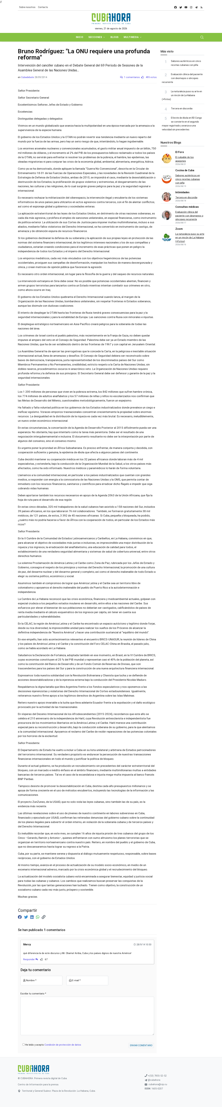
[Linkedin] (32, 917)
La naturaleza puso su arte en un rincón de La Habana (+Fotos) (182, 95)
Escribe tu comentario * (33, 993)
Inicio (79, 37)
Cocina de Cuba (184, 170)
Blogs (114, 37)
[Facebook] (20, 917)
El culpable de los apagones (184, 159)
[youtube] (186, 7)
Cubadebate (27, 77)
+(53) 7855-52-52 (157, 1075)
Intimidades (182, 192)
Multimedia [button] (131, 37)
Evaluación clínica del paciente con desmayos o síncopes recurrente (182, 78)
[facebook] (175, 7)
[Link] (44, 917)
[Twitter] (26, 917)
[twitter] (180, 7)
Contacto (43, 7)
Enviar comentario (141, 1045)
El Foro (179, 152)
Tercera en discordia (181, 108)
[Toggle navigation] (202, 37)
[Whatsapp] (38, 917)
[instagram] (191, 7)
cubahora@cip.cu (158, 1084)
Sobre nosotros (27, 7)
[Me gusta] (41, 959)
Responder (29, 959)
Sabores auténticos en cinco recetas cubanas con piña (187, 179)
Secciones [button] (95, 37)
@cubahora (153, 1079)
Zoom (179, 228)
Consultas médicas (187, 206)
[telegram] (196, 7)
